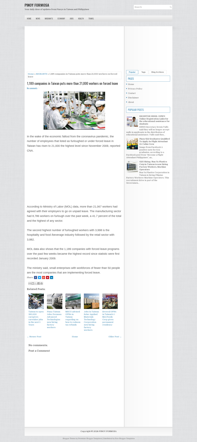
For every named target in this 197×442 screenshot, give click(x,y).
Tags (143, 72)
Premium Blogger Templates (90, 439)
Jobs (72, 18)
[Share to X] (35, 283)
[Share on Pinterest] (47, 277)
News (38, 18)
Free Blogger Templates (125, 439)
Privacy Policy (135, 89)
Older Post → (115, 336)
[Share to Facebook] (38, 283)
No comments (32, 88)
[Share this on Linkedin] (51, 277)
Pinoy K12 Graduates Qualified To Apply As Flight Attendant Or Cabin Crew (154, 141)
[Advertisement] (74, 50)
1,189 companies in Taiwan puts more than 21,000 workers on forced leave (72, 83)
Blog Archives (157, 72)
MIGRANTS (41, 74)
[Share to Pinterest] (41, 283)
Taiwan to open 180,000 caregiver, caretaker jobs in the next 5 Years (36, 318)
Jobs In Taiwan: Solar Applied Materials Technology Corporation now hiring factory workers (91, 320)
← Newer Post (34, 336)
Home (29, 18)
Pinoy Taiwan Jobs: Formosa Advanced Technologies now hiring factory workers (54, 319)
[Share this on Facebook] (35, 277)
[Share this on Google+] (43, 277)
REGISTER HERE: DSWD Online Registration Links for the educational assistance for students (154, 120)
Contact (132, 93)
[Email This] (29, 283)
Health (81, 18)
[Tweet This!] (39, 277)
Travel (91, 18)
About (131, 102)
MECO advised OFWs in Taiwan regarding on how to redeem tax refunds (72, 318)
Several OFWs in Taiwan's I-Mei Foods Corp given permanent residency (109, 318)
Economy (61, 18)
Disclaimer (133, 98)
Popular (132, 72)
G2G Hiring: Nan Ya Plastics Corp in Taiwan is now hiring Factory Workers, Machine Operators (153, 165)
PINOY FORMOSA (37, 5)
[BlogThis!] (32, 283)
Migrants (49, 18)
